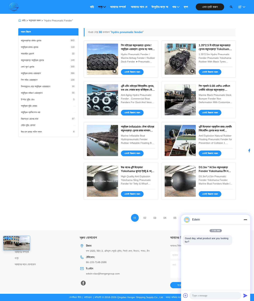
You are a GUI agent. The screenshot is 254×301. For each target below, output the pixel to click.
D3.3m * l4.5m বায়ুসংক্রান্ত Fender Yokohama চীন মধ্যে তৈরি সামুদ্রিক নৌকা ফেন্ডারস (215, 171)
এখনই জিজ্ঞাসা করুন (132, 72)
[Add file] (185, 295)
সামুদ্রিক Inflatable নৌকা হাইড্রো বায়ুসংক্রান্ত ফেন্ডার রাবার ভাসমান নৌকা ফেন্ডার (137, 130)
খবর (174, 7)
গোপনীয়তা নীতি (75, 297)
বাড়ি (92, 7)
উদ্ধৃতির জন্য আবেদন (160, 7)
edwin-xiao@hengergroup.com (103, 273)
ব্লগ (186, 7)
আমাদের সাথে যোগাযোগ (139, 7)
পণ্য (100, 7)
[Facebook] (83, 283)
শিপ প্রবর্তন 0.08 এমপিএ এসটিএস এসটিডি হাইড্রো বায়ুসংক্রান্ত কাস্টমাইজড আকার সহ (214, 89)
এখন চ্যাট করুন (210, 7)
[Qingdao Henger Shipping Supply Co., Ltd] (14, 7)
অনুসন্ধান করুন (35, 20)
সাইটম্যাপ (88, 297)
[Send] (245, 295)
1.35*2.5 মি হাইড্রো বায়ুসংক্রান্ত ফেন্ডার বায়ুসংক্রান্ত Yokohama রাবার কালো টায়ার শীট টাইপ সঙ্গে (215, 49)
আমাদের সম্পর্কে (118, 7)
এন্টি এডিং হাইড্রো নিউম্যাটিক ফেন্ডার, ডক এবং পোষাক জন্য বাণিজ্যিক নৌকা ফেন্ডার (137, 89)
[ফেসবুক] (249, 150)
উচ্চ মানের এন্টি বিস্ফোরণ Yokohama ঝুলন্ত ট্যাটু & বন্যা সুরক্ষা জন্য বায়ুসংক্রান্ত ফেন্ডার (137, 171)
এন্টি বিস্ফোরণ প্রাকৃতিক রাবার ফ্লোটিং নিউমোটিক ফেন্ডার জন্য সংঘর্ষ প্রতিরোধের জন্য (215, 130)
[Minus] (245, 220)
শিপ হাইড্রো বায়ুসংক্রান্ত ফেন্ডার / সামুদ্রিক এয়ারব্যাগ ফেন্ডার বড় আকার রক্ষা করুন (137, 49)
